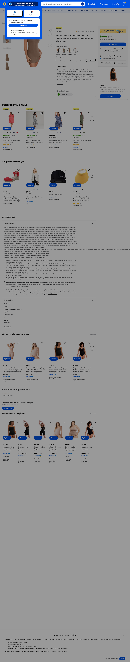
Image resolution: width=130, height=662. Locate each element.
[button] (104, 4)
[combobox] (63, 4)
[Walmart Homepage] (4, 4)
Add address (23, 25)
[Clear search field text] (78, 4)
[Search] (82, 4)
